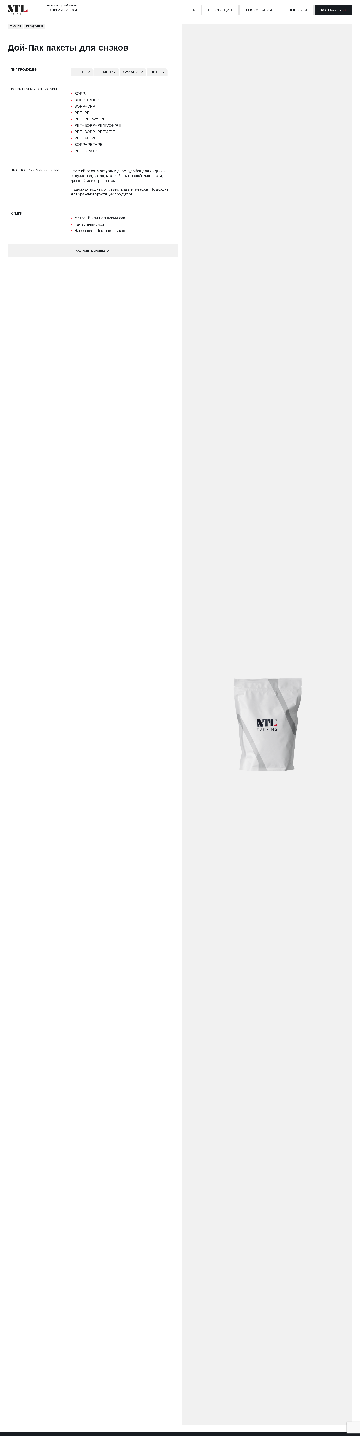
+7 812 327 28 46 (63, 10)
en (193, 10)
